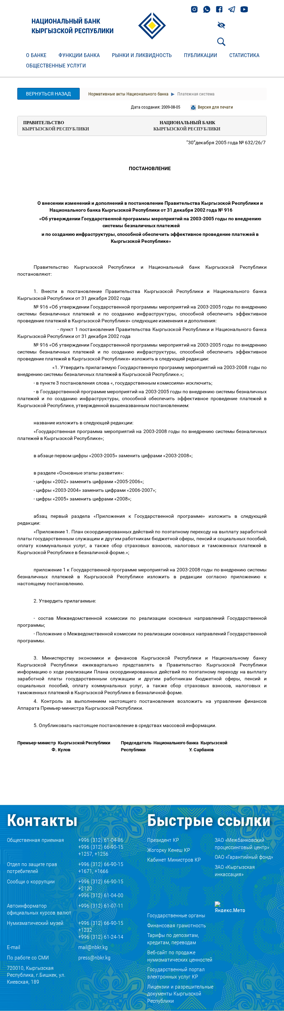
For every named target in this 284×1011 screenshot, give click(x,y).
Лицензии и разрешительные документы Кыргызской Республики (180, 993)
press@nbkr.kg (94, 957)
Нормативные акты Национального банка (128, 93)
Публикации (200, 55)
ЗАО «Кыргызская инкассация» (235, 870)
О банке (36, 55)
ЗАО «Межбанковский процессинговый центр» (242, 844)
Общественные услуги (56, 65)
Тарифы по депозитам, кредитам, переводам (173, 939)
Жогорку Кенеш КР (168, 850)
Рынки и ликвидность (142, 55)
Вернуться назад (48, 93)
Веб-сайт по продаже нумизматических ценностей (179, 956)
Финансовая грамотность (176, 925)
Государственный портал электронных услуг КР (176, 973)
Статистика (244, 55)
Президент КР (163, 840)
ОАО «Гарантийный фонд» (244, 857)
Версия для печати (215, 107)
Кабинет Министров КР (174, 859)
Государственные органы (176, 915)
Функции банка (79, 55)
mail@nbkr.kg (93, 947)
